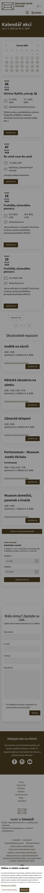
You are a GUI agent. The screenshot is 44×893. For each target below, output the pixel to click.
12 (17, 62)
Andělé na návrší (16, 346)
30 (37, 70)
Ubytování (21, 785)
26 (17, 70)
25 (12, 70)
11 (12, 62)
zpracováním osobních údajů (18, 707)
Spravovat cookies (8, 885)
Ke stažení (16, 840)
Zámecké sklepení (17, 418)
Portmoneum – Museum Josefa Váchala (21, 454)
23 (37, 66)
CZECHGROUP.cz (8, 831)
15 (32, 62)
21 (27, 66)
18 (12, 66)
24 (6, 70)
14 (27, 62)
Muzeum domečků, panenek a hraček (18, 497)
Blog (21, 797)
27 (22, 70)
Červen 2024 (22, 45)
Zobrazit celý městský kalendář (22, 531)
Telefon (7, 656)
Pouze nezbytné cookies (9, 890)
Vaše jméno (8, 632)
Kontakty (22, 801)
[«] (7, 45)
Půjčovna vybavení (32, 843)
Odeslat (35, 713)
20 (22, 66)
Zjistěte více (11, 133)
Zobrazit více (16, 318)
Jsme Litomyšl (21, 794)
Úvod (21, 782)
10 (6, 62)
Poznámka (8, 667)
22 (32, 66)
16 (37, 62)
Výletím (21, 791)
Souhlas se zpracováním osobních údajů (22, 852)
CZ (38, 6)
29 (32, 70)
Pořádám (21, 788)
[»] (37, 45)
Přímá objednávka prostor (14, 843)
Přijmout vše (24, 890)
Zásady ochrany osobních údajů (22, 846)
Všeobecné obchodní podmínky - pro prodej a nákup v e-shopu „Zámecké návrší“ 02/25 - (22, 859)
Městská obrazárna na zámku (20, 382)
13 (22, 62)
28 (27, 70)
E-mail (7, 644)
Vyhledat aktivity (22, 580)
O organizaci (26, 840)
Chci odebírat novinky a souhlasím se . (21, 705)
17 (6, 66)
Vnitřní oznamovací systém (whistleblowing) (22, 855)
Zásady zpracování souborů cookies (22, 849)
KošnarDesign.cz (19, 828)
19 (17, 66)
